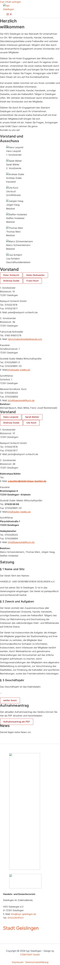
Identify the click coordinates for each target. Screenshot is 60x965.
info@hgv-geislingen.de (23, 914)
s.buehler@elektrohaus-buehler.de (27, 481)
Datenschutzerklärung (36, 962)
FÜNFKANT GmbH (30, 954)
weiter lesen (10, 700)
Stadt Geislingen (21, 928)
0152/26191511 (16, 917)
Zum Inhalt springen (10, 1)
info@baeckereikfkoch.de (21, 400)
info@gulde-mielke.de (18, 369)
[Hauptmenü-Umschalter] (9, 14)
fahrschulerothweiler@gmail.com (25, 339)
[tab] (11, 275)
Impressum (18, 962)
